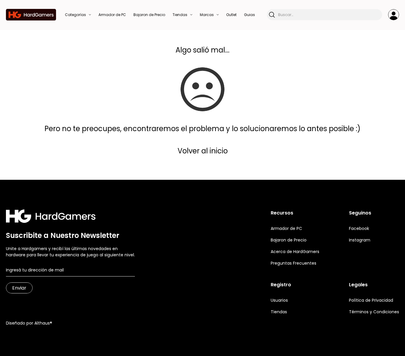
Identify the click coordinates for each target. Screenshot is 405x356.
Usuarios (279, 300)
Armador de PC (286, 228)
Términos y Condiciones (374, 312)
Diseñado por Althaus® (29, 323)
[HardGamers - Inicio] (31, 14)
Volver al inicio (203, 151)
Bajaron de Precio (289, 240)
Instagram (359, 240)
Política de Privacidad (371, 300)
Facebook (359, 228)
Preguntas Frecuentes (293, 263)
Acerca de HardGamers (295, 252)
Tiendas (279, 312)
